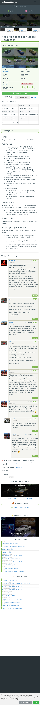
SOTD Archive (29, 498)
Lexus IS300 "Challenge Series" (11, 602)
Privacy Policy (25, 702)
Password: (5, 474)
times (5, 84)
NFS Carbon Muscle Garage (10, 568)
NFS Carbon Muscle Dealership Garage (13, 571)
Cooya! (11, 371)
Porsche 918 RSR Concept (10, 543)
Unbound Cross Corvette (9, 593)
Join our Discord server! (21, 507)
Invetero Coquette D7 (8, 552)
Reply (35, 295)
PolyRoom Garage (7, 549)
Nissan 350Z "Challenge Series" (11, 558)
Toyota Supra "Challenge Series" (11, 605)
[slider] (27, 87)
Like (35, 261)
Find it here (19, 467)
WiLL (10, 299)
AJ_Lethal (6, 71)
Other (22, 80)
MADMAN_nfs (13, 261)
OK (36, 702)
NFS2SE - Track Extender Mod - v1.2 (12, 586)
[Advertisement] (20, 634)
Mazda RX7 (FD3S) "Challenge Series (12, 565)
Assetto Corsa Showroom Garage (12, 555)
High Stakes (6, 80)
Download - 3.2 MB (21, 93)
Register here (18, 463)
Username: (5, 470)
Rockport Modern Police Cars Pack (12, 599)
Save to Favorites (28, 83)
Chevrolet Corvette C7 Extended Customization (16, 583)
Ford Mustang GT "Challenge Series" (12, 562)
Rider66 (11, 322)
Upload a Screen (11, 498)
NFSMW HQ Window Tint (9, 580)
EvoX (13, 419)
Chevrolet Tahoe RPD (8, 596)
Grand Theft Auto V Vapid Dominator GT (14, 546)
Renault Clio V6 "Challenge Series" (12, 608)
